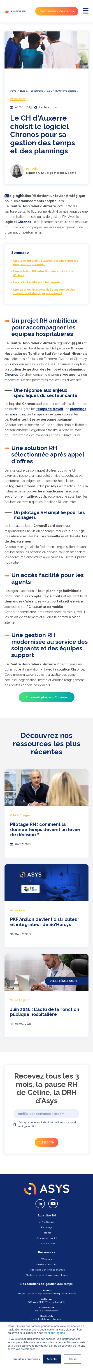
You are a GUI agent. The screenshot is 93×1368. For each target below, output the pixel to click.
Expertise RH (46, 1215)
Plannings (46, 1227)
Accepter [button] (51, 1359)
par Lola (32, 168)
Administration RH (47, 1238)
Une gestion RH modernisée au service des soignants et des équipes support (44, 291)
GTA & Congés (46, 1222)
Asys (13, 90)
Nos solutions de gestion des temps (46, 1284)
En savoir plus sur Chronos (47, 697)
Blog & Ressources (31, 90)
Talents (46, 1232)
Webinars (46, 1259)
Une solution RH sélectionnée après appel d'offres (43, 273)
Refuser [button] (72, 1359)
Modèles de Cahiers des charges (46, 1270)
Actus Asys (18, 98)
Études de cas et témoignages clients (46, 1275)
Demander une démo (57, 11)
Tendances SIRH (46, 1243)
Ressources (46, 1252)
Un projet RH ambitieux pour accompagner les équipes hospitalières (45, 262)
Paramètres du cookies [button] (26, 1359)
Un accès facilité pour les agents (37, 282)
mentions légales (54, 1333)
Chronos (24, 222)
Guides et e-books (46, 1264)
